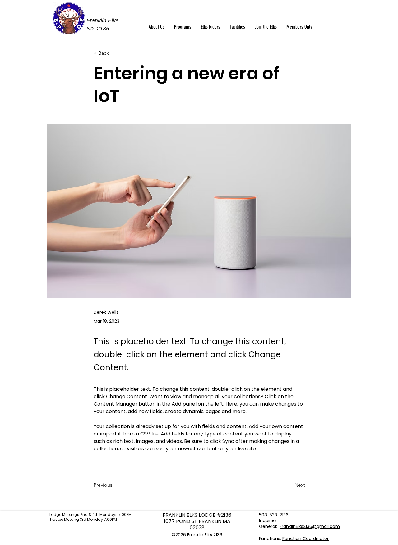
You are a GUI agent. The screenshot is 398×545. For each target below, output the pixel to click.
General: (268, 526)
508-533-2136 (274, 515)
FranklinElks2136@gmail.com (310, 526)
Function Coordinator (305, 538)
